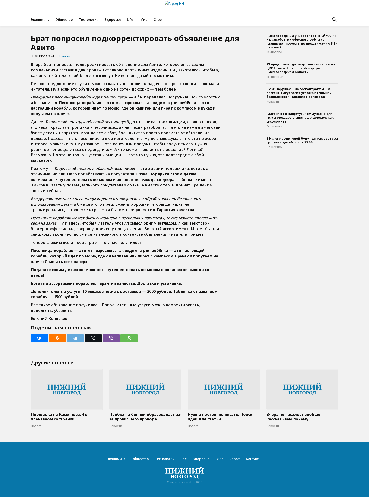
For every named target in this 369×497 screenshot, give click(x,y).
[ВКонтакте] (39, 338)
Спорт (159, 19)
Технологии (89, 19)
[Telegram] (75, 338)
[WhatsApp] (129, 338)
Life (130, 19)
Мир (143, 19)
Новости (63, 56)
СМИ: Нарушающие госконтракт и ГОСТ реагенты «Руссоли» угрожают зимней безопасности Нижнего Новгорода (299, 92)
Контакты (254, 459)
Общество (64, 19)
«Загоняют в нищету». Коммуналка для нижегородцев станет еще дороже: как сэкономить (300, 117)
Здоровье (113, 19)
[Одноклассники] (57, 338)
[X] (93, 338)
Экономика (40, 19)
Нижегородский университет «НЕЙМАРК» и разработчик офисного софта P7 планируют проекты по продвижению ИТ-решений (301, 41)
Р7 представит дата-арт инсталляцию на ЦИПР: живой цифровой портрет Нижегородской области (300, 68)
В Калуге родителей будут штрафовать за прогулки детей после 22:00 (302, 140)
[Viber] (111, 338)
